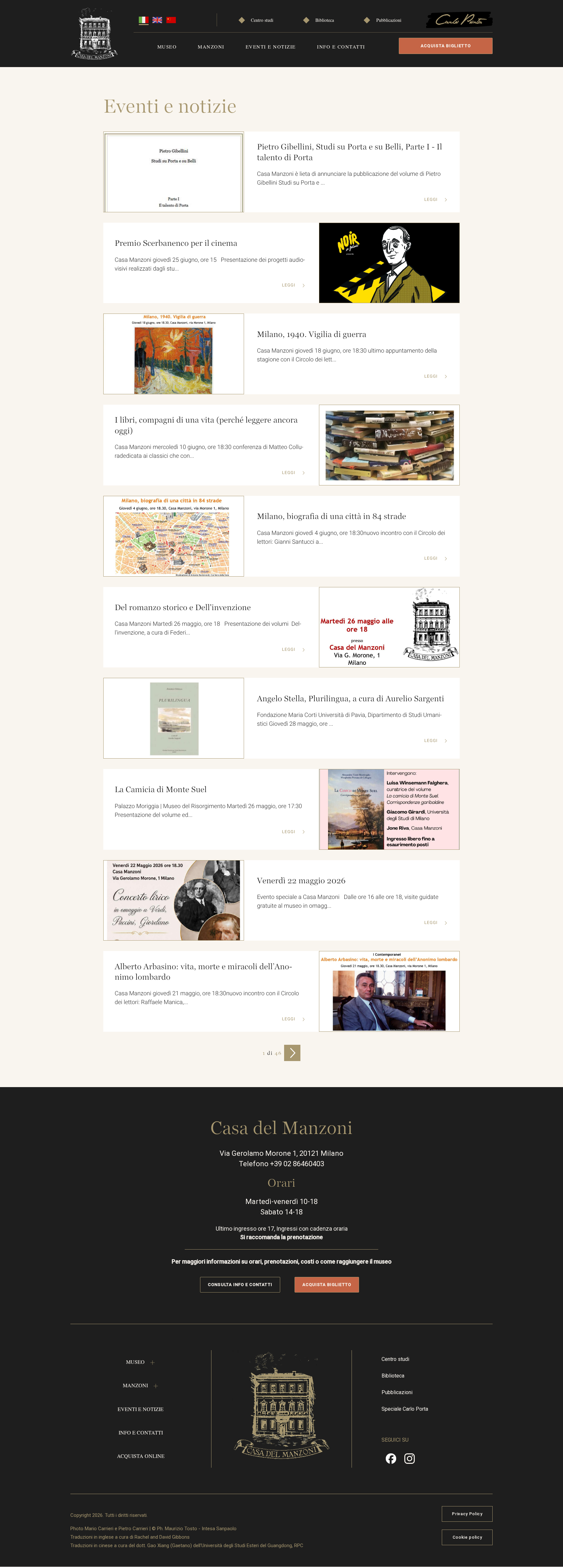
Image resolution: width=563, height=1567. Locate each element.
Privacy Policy (467, 1513)
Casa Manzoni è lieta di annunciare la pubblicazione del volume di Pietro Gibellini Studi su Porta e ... (349, 178)
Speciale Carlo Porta (405, 1409)
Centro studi (262, 20)
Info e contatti (341, 46)
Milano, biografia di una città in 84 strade (331, 516)
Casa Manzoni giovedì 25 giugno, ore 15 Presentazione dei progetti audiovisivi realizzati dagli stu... (210, 264)
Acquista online (141, 1455)
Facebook (391, 1461)
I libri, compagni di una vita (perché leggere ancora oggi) (206, 425)
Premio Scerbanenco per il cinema (176, 243)
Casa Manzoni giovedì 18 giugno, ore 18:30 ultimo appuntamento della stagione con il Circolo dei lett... (347, 355)
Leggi (431, 199)
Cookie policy (467, 1537)
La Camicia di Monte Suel (161, 789)
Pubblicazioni (388, 20)
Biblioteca (324, 20)
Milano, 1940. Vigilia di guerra (312, 334)
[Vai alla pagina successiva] (292, 1053)
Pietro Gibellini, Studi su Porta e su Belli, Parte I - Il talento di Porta (349, 152)
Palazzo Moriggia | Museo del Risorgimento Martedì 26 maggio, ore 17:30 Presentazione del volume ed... (210, 810)
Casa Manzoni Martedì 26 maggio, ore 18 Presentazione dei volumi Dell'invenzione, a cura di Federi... (208, 628)
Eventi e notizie (271, 46)
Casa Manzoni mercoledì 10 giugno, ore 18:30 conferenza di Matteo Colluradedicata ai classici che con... (209, 451)
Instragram (409, 1461)
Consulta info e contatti (240, 1284)
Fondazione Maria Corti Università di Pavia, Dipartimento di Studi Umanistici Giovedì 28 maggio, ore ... (349, 719)
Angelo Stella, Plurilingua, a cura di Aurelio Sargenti (350, 698)
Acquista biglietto (446, 45)
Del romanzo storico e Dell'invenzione (183, 607)
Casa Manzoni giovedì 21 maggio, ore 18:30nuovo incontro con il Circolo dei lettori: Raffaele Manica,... (207, 998)
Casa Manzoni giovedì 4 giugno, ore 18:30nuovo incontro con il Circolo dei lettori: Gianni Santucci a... (351, 537)
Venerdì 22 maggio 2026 (301, 880)
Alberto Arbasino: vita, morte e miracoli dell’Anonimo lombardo (203, 972)
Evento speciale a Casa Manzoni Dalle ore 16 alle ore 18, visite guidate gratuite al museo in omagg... (348, 901)
